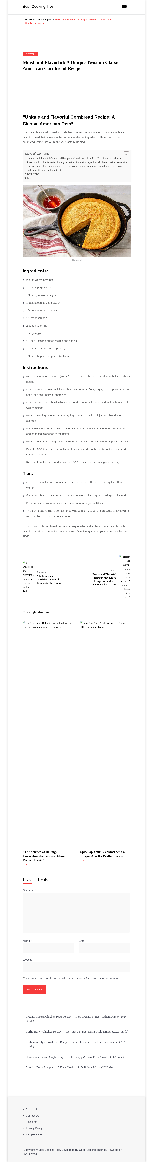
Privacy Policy (34, 1128)
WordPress (30, 1153)
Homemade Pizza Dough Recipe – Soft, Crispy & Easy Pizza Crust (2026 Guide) (75, 1057)
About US (31, 1109)
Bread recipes (30, 54)
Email (83, 940)
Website (27, 959)
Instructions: (33, 174)
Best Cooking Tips (38, 6)
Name (27, 940)
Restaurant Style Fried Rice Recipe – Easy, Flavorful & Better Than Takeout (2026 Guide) (76, 1044)
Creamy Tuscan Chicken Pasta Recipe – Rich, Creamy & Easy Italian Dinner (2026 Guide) (76, 1019)
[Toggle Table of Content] (125, 153)
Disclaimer (32, 1121)
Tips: (29, 178)
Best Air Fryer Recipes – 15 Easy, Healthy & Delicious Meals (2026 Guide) (71, 1067)
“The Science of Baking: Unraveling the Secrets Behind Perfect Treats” (44, 856)
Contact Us (32, 1115)
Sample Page (34, 1134)
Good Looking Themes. (93, 1149)
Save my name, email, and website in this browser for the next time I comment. (72, 978)
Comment (29, 890)
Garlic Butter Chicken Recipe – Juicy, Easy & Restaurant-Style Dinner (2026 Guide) (77, 1031)
